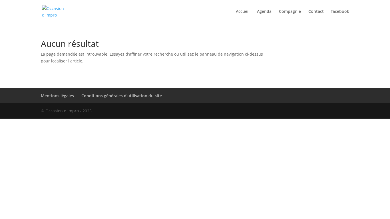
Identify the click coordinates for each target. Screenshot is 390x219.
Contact (316, 11)
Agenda (264, 11)
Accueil (243, 11)
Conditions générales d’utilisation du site (121, 95)
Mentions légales (57, 95)
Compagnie (290, 11)
